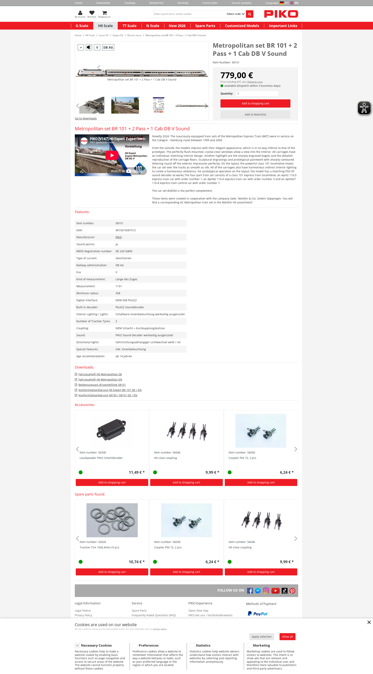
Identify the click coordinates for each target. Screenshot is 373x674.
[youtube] (275, 591)
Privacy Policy (83, 615)
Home (78, 3)
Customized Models (242, 25)
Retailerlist (156, 3)
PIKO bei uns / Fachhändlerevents (210, 615)
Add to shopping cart (255, 103)
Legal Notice (83, 610)
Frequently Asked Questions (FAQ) (154, 615)
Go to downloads (86, 118)
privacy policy (160, 629)
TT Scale (130, 25)
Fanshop (182, 3)
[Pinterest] (292, 591)
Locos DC (104, 35)
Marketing (261, 645)
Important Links (283, 25)
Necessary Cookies (96, 645)
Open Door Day (198, 610)
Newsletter (103, 3)
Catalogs (130, 3)
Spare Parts (205, 25)
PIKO (119, 237)
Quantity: (226, 93)
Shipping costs (255, 81)
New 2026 (177, 25)
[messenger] (258, 591)
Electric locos (134, 35)
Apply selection (262, 636)
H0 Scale (105, 25)
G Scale (82, 25)
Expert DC (118, 35)
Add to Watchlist (255, 114)
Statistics (203, 645)
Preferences (149, 645)
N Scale (152, 25)
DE (286, 3)
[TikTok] (285, 591)
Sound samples (242, 3)
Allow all (287, 636)
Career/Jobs (210, 3)
